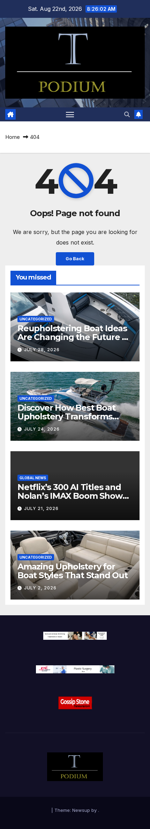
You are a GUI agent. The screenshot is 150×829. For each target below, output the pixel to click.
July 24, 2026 (42, 429)
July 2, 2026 (40, 587)
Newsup (81, 810)
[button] (127, 114)
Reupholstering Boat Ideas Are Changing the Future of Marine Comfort (73, 337)
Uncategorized (36, 319)
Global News (33, 478)
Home (12, 137)
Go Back (75, 258)
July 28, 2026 (42, 349)
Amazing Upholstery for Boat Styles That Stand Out (72, 570)
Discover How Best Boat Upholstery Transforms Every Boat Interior (66, 416)
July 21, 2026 (41, 508)
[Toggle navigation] (70, 114)
